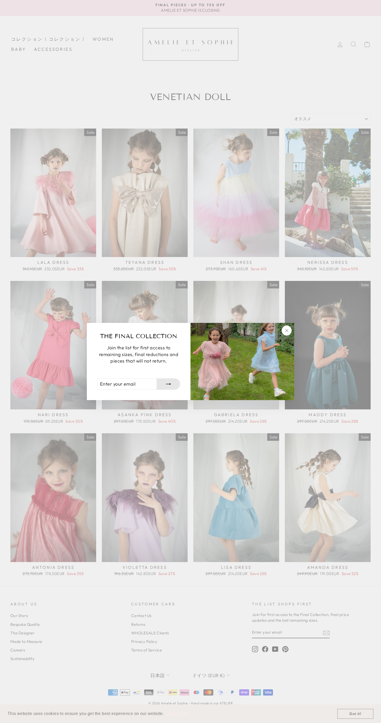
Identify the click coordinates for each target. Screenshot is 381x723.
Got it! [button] (355, 714)
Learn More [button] (177, 713)
